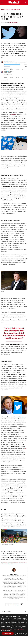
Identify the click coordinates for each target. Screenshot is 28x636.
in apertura (6, 563)
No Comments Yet (8, 611)
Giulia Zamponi (13, 22)
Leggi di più (22, 629)
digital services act (20, 562)
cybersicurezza (11, 562)
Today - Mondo (17, 9)
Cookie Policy (3, 629)
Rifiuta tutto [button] (20, 633)
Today (12, 9)
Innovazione (3, 9)
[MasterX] (14, 2)
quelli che (13, 114)
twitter (11, 563)
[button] (14, 631)
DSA (25, 448)
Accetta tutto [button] (7, 633)
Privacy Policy (9, 629)
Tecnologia (8, 9)
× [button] (26, 615)
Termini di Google (16, 629)
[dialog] (14, 625)
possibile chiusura (21, 416)
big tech (5, 562)
